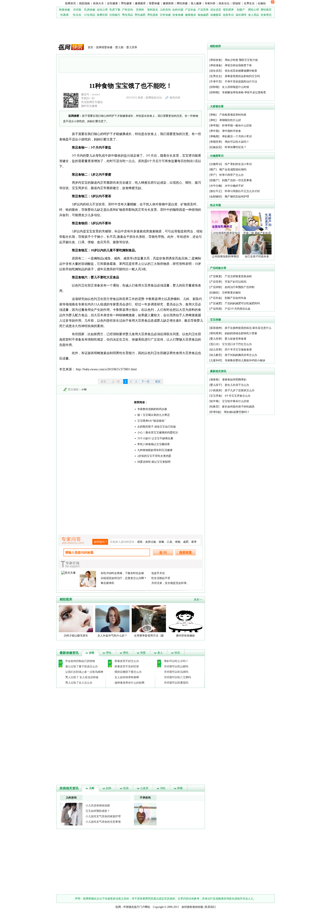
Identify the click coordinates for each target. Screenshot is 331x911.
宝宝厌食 (215, 395)
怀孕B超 (215, 412)
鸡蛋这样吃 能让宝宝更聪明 (153, 461)
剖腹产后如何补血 (235, 298)
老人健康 (196, 3)
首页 (90, 47)
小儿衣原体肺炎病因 (98, 805)
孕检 (213, 114)
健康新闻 (168, 3)
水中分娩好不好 (234, 185)
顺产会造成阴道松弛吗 (232, 169)
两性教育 (266, 9)
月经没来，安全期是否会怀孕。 (170, 583)
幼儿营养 (215, 349)
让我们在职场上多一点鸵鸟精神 (84, 671)
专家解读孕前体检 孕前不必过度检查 (244, 92)
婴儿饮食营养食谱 (235, 338)
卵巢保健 (64, 9)
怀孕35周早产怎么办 (231, 174)
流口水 (214, 344)
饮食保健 (177, 14)
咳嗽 (161, 541)
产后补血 (190, 9)
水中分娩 (215, 185)
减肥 (185, 541)
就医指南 (84, 3)
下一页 (145, 381)
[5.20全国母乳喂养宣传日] (225, 220)
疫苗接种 (215, 328)
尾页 (158, 381)
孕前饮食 (215, 60)
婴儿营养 (131, 47)
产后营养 (203, 9)
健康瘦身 (190, 14)
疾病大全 (98, 3)
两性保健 (182, 3)
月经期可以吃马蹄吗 (176, 671)
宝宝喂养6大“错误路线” (151, 420)
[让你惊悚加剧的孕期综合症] (225, 244)
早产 (213, 174)
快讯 (177, 652)
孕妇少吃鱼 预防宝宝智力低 (241, 60)
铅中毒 (214, 401)
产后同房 (215, 308)
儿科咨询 (165, 9)
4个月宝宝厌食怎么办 (237, 395)
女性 (91, 652)
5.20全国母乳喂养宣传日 (225, 233)
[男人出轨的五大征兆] (71, 813)
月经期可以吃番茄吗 (176, 682)
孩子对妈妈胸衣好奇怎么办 (241, 355)
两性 (126, 652)
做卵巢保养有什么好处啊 (129, 682)
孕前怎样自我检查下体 (238, 65)
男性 (108, 652)
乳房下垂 (114, 9)
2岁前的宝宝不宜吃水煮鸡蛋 (154, 456)
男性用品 (127, 14)
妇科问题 (177, 9)
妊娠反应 (215, 147)
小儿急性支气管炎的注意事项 (103, 821)
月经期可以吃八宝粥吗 (177, 677)
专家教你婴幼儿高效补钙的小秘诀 (245, 360)
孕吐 (213, 120)
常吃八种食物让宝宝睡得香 (153, 444)
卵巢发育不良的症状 (127, 666)
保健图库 (215, 14)
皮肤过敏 (150, 541)
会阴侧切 (215, 196)
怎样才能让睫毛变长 (76, 635)
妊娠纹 (262, 3)
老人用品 (253, 14)
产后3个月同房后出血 (237, 308)
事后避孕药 (107, 583)
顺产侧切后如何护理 (237, 196)
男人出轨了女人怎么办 (78, 682)
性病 (126, 788)
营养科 (140, 9)
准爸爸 (214, 379)
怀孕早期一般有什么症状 (237, 125)
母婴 (143, 652)
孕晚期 (214, 136)
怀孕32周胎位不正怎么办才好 (242, 191)
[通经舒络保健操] (185, 618)
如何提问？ (100, 541)
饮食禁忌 (266, 14)
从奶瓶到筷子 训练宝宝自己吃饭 (156, 426)
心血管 (144, 788)
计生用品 (89, 14)
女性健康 (112, 3)
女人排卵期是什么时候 (235, 87)
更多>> (198, 599)
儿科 (91, 788)
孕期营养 (215, 141)
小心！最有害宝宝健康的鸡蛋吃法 (157, 432)
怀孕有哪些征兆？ (235, 147)
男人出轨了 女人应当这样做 (81, 677)
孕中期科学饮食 (231, 131)
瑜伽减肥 (203, 14)
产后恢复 (215, 276)
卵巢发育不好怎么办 (127, 661)
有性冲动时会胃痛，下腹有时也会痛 (122, 573)
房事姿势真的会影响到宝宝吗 (242, 76)
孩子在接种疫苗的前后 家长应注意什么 (248, 328)
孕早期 (214, 125)
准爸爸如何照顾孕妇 (234, 379)
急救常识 (228, 14)
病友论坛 (224, 3)
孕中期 (214, 131)
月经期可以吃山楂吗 (176, 666)
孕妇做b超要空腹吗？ (236, 412)
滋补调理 (241, 14)
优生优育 (215, 9)
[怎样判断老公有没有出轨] (145, 813)
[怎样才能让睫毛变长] (76, 618)
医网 (118, 907)
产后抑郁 (215, 287)
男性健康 (126, 3)
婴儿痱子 (215, 385)
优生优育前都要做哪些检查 (241, 70)
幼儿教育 (215, 355)
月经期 (77, 9)
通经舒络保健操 (185, 635)
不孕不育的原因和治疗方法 (241, 81)
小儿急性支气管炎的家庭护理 (103, 816)
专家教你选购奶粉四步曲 (152, 409)
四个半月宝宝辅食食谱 (238, 349)
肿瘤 (180, 788)
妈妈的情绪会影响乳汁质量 (241, 333)
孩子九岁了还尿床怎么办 (239, 390)
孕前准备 (215, 65)
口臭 (169, 541)
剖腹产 (241, 9)
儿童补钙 (215, 360)
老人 (160, 652)
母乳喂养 (228, 9)
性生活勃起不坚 (160, 578)
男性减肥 (140, 14)
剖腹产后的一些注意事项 (237, 180)
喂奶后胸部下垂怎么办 (128, 671)
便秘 (177, 541)
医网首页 (70, 3)
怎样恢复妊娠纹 (231, 292)
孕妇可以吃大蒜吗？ (237, 141)
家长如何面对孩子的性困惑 (238, 406)
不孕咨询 (145, 797)
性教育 (214, 406)
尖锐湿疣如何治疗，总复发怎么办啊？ (124, 578)
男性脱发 (152, 14)
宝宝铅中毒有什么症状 (235, 401)
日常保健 (165, 14)
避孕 (194, 541)
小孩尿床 (215, 390)
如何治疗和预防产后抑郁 (239, 287)
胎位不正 (215, 191)
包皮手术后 (158, 573)
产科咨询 (127, 9)
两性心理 (253, 9)
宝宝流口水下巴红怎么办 (237, 344)
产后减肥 (215, 303)
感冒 (140, 541)
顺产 (213, 169)
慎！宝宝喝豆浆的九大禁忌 (153, 415)
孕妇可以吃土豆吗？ (176, 661)
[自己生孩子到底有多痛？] (257, 244)
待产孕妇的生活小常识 (238, 164)
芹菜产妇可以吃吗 (235, 281)
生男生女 (249, 3)
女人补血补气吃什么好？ (112, 635)
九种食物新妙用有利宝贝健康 (154, 450)
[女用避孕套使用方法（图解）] (149, 618)
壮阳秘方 (114, 14)
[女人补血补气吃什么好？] (112, 618)
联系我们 (210, 907)
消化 (163, 788)
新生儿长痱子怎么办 (237, 385)
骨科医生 (152, 9)
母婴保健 (154, 3)
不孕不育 (215, 81)
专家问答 (210, 3)
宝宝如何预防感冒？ (98, 811)
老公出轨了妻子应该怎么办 (81, 666)
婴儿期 (119, 47)
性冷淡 (77, 14)
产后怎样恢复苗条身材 (238, 276)
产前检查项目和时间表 (232, 114)
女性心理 (102, 9)
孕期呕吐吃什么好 (230, 120)
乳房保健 (89, 9)
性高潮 (64, 14)
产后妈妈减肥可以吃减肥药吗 (242, 303)
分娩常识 (215, 164)
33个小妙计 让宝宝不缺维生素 (155, 438)
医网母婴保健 (104, 47)
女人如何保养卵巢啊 (127, 677)
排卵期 (214, 87)
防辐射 (237, 3)
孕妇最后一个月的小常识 (237, 136)
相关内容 (175, 97)
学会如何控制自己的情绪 (80, 661)
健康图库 (140, 3)
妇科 (108, 788)
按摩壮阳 (102, 14)
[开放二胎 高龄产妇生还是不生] (257, 220)
